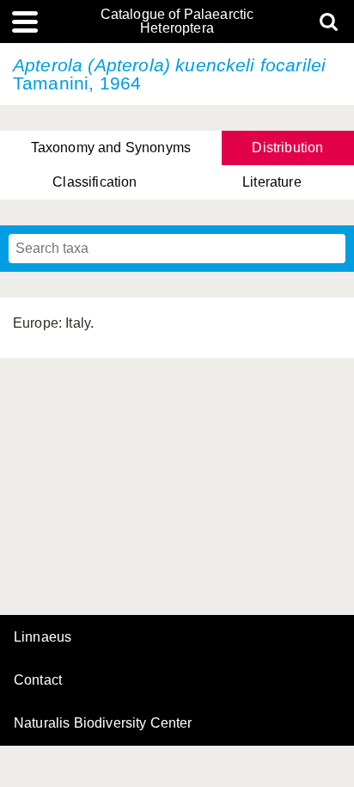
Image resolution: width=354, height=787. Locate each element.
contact (38, 680)
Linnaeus (42, 637)
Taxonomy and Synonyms (111, 147)
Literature (272, 182)
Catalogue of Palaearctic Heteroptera (177, 21)
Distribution (287, 147)
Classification (94, 182)
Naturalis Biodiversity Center (103, 723)
